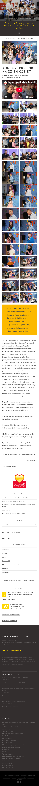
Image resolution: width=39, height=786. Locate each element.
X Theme (33, 775)
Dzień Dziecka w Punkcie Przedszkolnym (13, 513)
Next (35, 10)
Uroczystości (18, 75)
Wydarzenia (25, 75)
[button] (19, 33)
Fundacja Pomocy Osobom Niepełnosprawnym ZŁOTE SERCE (19, 25)
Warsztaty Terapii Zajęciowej (10, 564)
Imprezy (12, 75)
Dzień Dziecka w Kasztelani (10, 706)
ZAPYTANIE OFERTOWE (9, 621)
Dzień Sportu (6, 510)
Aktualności (7, 75)
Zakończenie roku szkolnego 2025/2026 (13, 501)
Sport (4, 557)
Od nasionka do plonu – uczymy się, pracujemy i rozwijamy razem (18, 505)
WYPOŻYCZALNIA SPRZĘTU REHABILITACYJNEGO (19, 580)
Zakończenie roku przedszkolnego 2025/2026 (15, 498)
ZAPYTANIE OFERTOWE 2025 (11, 615)
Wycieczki (5, 568)
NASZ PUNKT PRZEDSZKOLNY (11, 532)
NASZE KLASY (6, 538)
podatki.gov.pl (12, 640)
